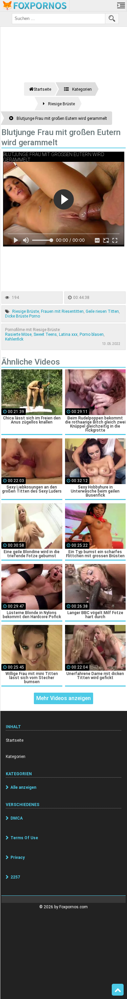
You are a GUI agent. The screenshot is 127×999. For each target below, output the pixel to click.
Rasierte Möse (18, 334)
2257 (15, 877)
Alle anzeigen (23, 787)
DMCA (16, 818)
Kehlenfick (14, 339)
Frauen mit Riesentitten (62, 311)
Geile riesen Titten (102, 311)
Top (118, 990)
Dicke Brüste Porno (22, 316)
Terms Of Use (24, 837)
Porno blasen (92, 334)
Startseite (14, 740)
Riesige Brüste (25, 311)
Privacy (17, 857)
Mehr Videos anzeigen (63, 698)
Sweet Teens (45, 334)
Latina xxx (68, 334)
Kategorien (15, 756)
